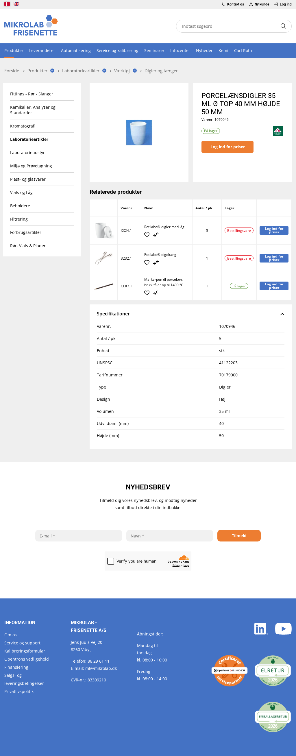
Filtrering (19, 219)
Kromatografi (22, 126)
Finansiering (16, 667)
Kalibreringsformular (24, 651)
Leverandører (42, 50)
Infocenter (180, 50)
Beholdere (20, 205)
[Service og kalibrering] (229, 671)
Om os (10, 634)
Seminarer (154, 50)
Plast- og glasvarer (28, 179)
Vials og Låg (21, 192)
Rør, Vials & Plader (28, 245)
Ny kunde (262, 4)
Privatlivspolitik (19, 691)
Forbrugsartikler (25, 232)
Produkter (13, 50)
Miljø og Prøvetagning (31, 166)
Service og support (22, 643)
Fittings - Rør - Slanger (31, 94)
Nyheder (204, 50)
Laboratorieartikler (29, 139)
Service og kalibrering (117, 50)
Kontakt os (235, 4)
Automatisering (76, 50)
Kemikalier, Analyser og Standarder (33, 109)
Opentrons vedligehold (26, 659)
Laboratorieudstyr (27, 152)
